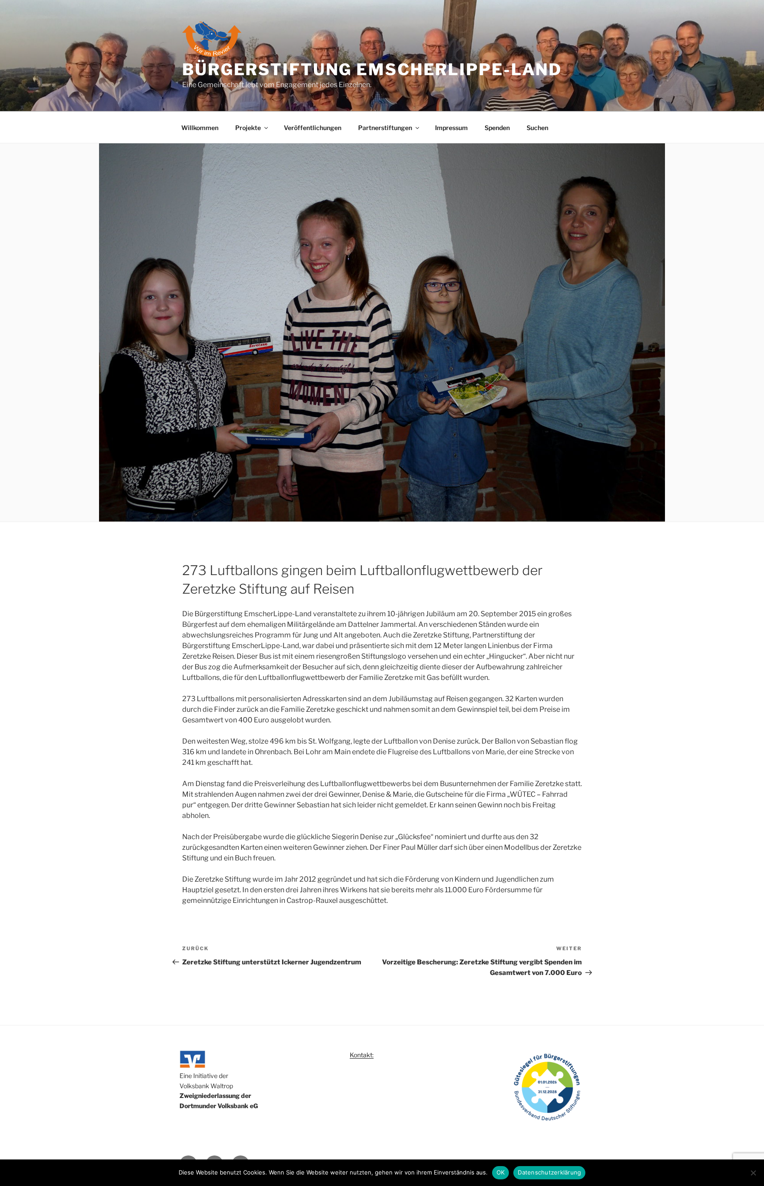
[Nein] (753, 1172)
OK (501, 1172)
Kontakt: (362, 1055)
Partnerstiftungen (385, 127)
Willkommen (199, 127)
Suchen (537, 127)
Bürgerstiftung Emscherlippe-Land (372, 69)
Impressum (451, 127)
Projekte (248, 127)
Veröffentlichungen (312, 127)
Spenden (497, 127)
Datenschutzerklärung (549, 1172)
